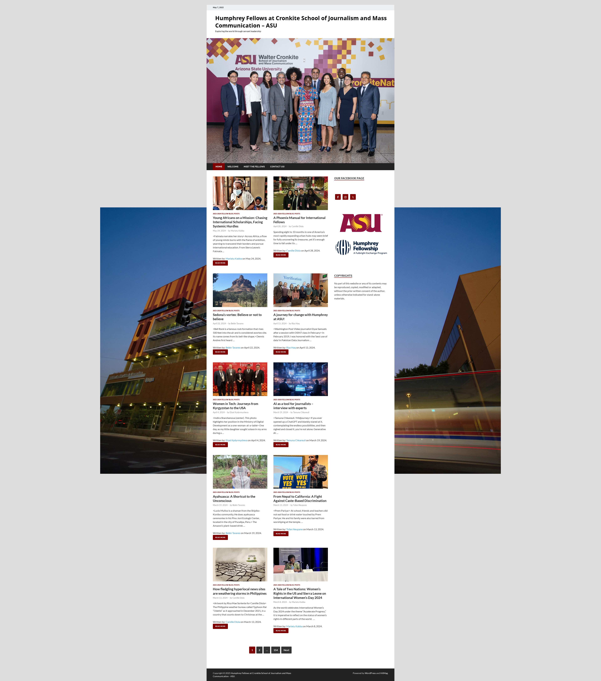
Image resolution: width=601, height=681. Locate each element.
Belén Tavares (237, 323)
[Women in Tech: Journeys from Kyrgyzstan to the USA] (240, 379)
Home (219, 166)
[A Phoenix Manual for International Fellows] (300, 193)
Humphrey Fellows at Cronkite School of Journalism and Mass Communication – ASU (301, 21)
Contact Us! (277, 166)
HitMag (384, 673)
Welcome (232, 166)
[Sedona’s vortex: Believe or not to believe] (240, 290)
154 (276, 649)
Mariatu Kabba (237, 230)
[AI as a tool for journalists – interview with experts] (300, 379)
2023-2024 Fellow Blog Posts (226, 214)
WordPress (370, 673)
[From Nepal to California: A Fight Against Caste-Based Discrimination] (300, 472)
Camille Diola (297, 226)
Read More (219, 262)
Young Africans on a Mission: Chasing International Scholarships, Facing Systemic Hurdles (240, 222)
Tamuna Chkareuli (301, 412)
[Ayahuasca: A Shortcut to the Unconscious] (240, 472)
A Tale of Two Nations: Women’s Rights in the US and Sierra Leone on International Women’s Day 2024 (299, 593)
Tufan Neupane (300, 505)
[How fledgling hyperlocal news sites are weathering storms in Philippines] (240, 564)
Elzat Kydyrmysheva (239, 412)
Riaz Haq (296, 323)
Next (286, 649)
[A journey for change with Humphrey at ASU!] (300, 290)
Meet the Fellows (254, 166)
